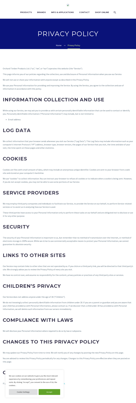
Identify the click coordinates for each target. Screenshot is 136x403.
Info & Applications (62, 12)
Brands (41, 12)
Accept (49, 392)
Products (26, 12)
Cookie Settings (23, 392)
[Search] (114, 12)
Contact (84, 12)
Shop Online (102, 12)
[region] (34, 384)
